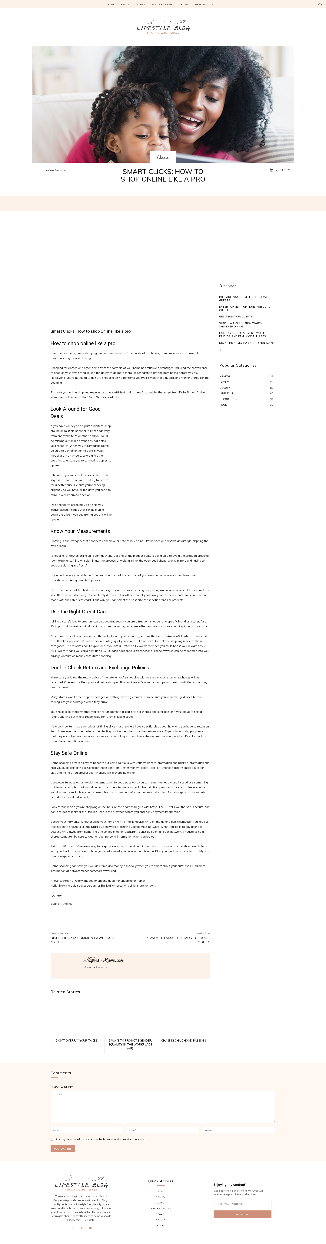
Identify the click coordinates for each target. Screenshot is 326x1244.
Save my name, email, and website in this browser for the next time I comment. (100, 1139)
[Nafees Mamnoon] (40, 170)
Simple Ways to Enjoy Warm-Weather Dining (241, 325)
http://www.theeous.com (96, 967)
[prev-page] (221, 350)
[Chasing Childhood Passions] (184, 1018)
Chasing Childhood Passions (184, 1040)
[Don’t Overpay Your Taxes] (76, 1018)
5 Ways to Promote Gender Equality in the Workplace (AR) (130, 1044)
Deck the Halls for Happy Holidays (246, 342)
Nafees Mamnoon (56, 170)
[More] (221, 203)
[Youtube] (90, 1230)
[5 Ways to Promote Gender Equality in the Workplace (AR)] (130, 1018)
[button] (320, 4)
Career (163, 157)
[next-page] (228, 350)
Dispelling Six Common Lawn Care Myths (83, 940)
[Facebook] (72, 1230)
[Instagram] (81, 1230)
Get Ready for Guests (236, 316)
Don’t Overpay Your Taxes (76, 1040)
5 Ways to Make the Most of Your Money (178, 940)
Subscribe (242, 1214)
